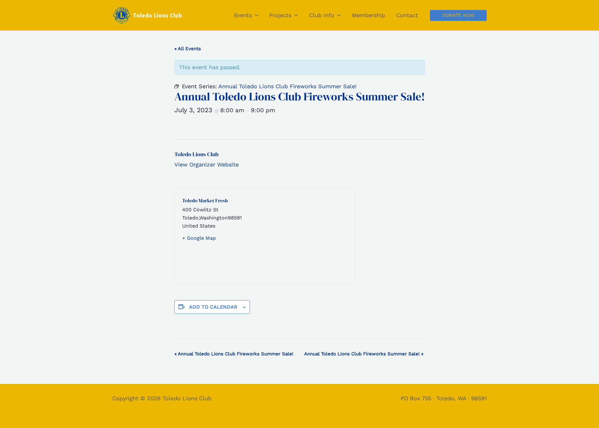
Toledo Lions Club (196, 154)
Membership (368, 15)
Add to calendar (213, 307)
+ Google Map (199, 238)
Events (243, 15)
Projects (280, 15)
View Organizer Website (206, 164)
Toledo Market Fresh (205, 200)
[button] (255, 15)
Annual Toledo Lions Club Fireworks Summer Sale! (233, 354)
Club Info (321, 15)
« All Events (187, 48)
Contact (407, 15)
